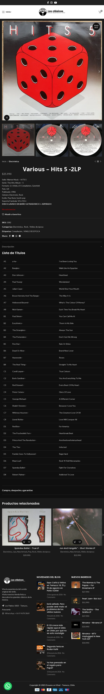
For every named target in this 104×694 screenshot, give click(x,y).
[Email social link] (13, 236)
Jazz (14, 552)
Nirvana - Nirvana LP (92, 623)
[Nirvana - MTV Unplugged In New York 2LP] (75, 638)
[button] (24, 542)
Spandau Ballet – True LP (26, 548)
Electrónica (14, 161)
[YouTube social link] (55, 3)
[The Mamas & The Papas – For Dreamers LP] (75, 587)
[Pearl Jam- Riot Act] (75, 600)
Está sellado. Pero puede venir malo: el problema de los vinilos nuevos (57, 608)
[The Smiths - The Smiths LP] (75, 612)
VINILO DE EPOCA (32, 231)
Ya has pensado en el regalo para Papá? (56, 665)
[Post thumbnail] (41, 590)
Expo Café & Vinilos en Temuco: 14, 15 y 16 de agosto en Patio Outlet (56, 586)
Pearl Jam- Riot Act (91, 598)
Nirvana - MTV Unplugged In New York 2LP (91, 636)
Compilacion (17, 231)
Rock (26, 227)
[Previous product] (95, 161)
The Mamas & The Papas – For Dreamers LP (91, 585)
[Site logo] (52, 12)
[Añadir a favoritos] (29, 542)
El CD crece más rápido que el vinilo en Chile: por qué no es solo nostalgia (57, 629)
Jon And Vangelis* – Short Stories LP (77, 548)
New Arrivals (22, 552)
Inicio (4, 161)
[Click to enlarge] (6, 117)
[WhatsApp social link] (16, 236)
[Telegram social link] (20, 236)
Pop (29, 552)
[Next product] (100, 161)
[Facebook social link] (48, 3)
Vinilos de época (36, 227)
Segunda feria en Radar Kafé (55, 648)
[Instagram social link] (51, 3)
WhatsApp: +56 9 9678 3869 (17, 613)
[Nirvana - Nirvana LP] (75, 625)
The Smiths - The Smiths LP (90, 611)
